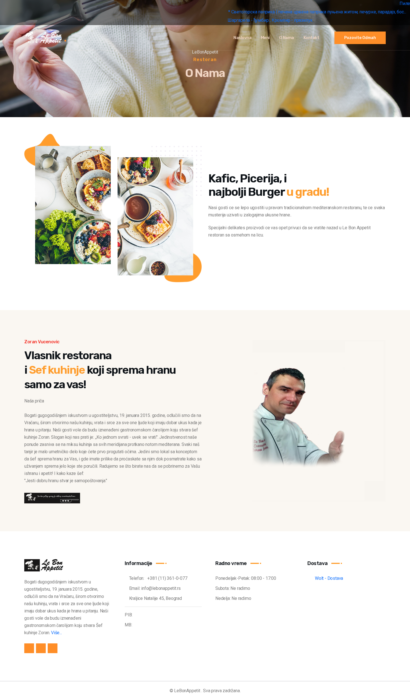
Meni (265, 37)
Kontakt (311, 37)
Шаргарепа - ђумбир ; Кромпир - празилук (222, 20)
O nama (286, 37)
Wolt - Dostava (327, 578)
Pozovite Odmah (360, 37)
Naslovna (242, 37)
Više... (56, 632)
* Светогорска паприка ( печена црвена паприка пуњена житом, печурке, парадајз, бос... (270, 12)
